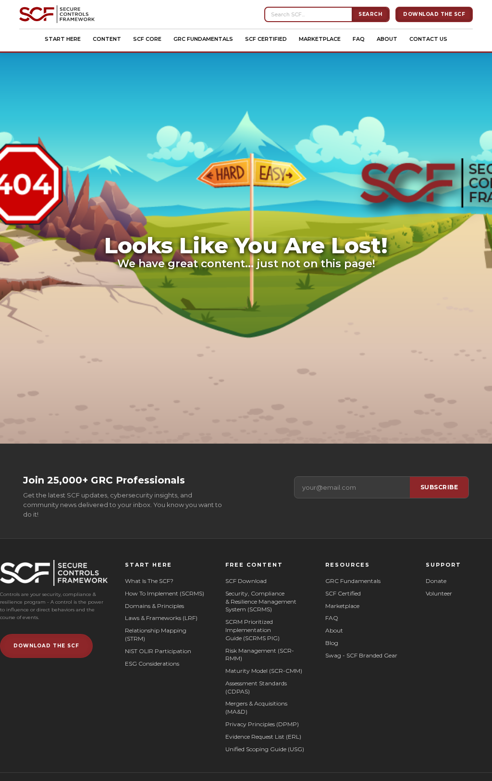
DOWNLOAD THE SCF (46, 646)
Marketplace (320, 39)
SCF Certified (266, 39)
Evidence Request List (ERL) (263, 736)
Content (107, 39)
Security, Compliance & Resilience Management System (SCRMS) (260, 601)
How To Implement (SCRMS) (164, 593)
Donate (436, 580)
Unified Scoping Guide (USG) (264, 749)
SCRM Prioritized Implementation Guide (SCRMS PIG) (252, 630)
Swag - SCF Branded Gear (361, 655)
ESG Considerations (152, 663)
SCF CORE (147, 39)
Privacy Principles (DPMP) (262, 724)
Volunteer (439, 593)
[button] (63, 39)
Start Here (63, 39)
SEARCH (370, 14)
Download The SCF (434, 14)
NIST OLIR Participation (158, 651)
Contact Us (428, 39)
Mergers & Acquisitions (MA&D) (256, 707)
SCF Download (246, 580)
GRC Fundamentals (203, 39)
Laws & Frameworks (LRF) (161, 617)
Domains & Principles (154, 605)
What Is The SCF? (149, 580)
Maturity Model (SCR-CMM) (263, 670)
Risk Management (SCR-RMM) (259, 654)
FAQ (359, 39)
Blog (331, 642)
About (387, 39)
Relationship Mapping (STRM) (155, 634)
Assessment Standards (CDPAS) (256, 687)
